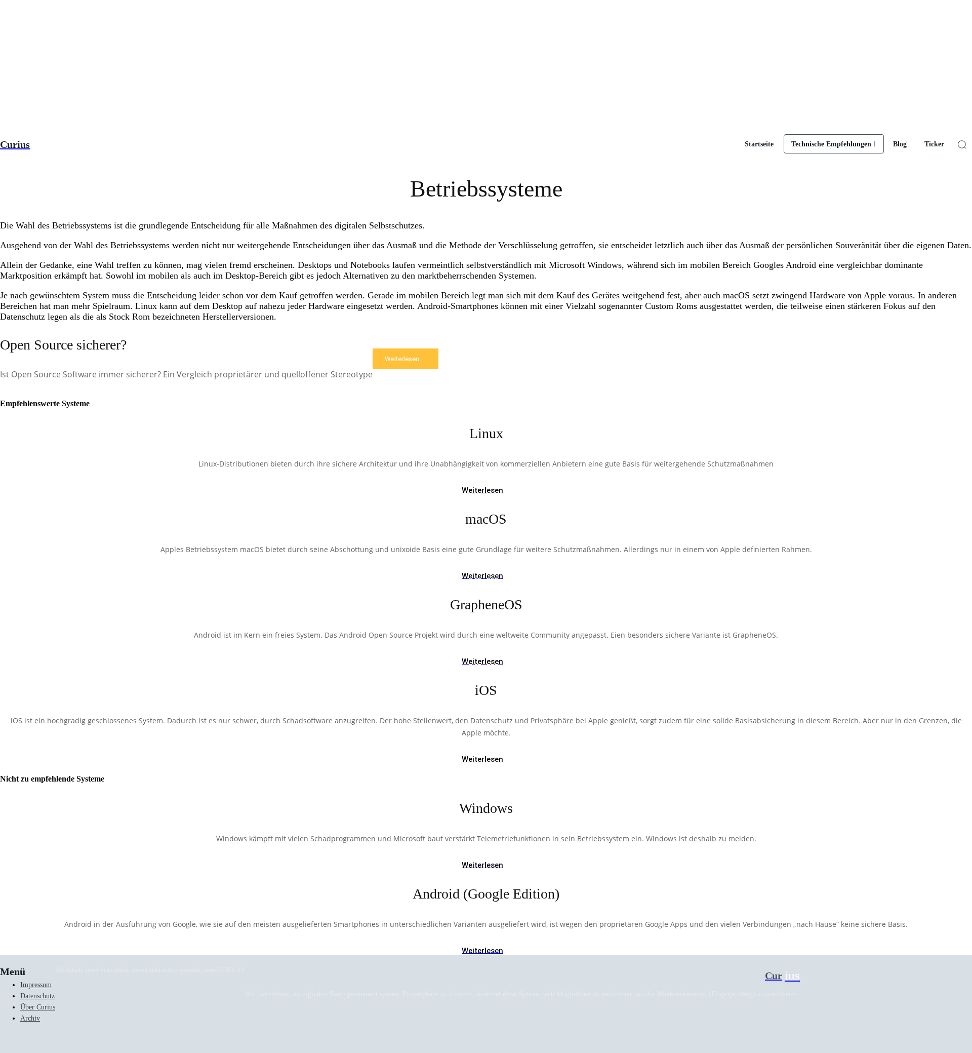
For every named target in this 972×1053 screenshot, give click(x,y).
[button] (962, 144)
